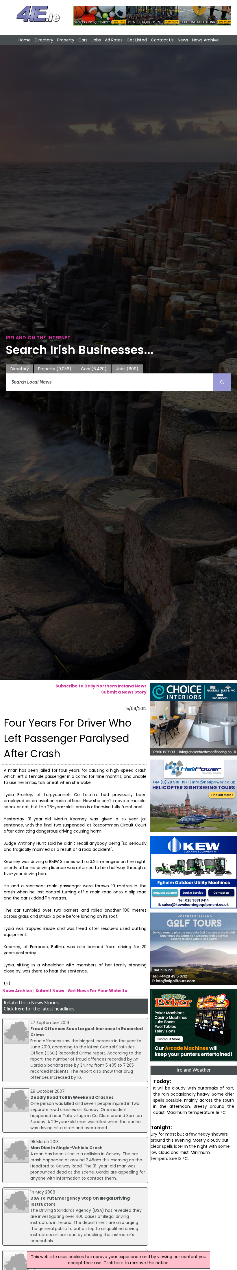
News (183, 40)
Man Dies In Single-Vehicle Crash (66, 1148)
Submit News (50, 991)
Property (65, 40)
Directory (44, 40)
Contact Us (162, 40)
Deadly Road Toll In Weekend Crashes (72, 1097)
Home (24, 40)
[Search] (222, 382)
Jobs (96, 40)
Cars (83, 40)
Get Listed (137, 40)
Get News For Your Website (97, 991)
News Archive (205, 40)
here (20, 1009)
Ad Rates (114, 40)
